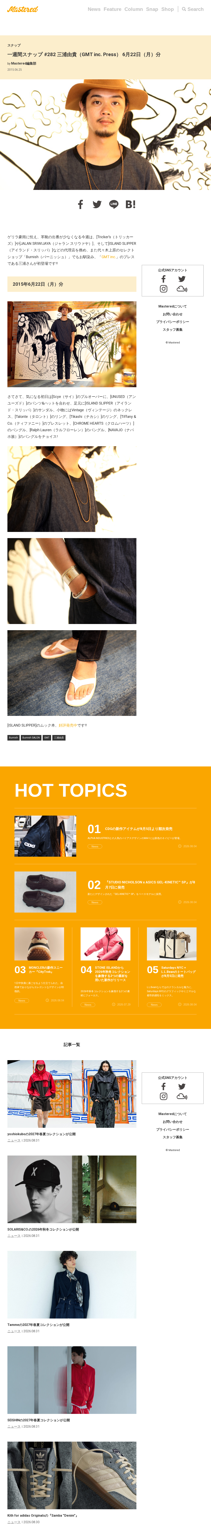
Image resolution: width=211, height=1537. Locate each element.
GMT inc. (109, 257)
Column (133, 9)
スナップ (14, 45)
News (94, 9)
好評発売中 (68, 725)
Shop (167, 9)
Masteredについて (172, 306)
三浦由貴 (59, 737)
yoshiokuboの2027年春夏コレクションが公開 (41, 1134)
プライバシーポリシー (172, 322)
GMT (46, 737)
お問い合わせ (173, 314)
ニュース (14, 1140)
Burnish (13, 737)
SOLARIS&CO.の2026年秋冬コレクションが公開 (43, 1229)
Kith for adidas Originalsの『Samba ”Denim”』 (43, 1515)
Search (196, 9)
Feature (112, 9)
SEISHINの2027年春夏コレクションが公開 (38, 1420)
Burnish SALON (31, 737)
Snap (152, 9)
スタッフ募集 (173, 330)
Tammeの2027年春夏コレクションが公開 (38, 1325)
